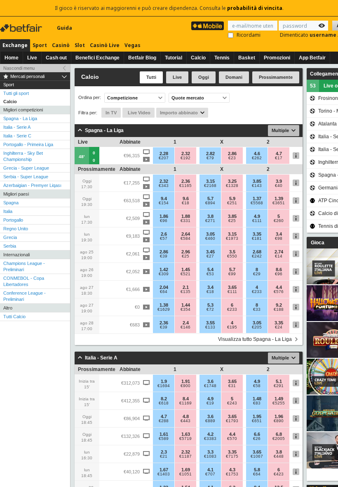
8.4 (186, 399)
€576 (279, 292)
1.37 (257, 198)
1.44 (185, 305)
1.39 (279, 198)
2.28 (164, 153)
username (324, 34)
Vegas (132, 45)
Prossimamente (276, 77)
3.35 (257, 234)
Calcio (198, 58)
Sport (40, 45)
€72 (210, 309)
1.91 (185, 381)
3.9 (279, 181)
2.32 (185, 153)
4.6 (257, 153)
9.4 (164, 198)
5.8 (257, 470)
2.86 (232, 153)
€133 (210, 327)
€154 (164, 203)
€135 (185, 292)
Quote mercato (187, 97)
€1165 (185, 186)
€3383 (210, 439)
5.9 (232, 198)
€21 (163, 456)
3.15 (210, 181)
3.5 (232, 252)
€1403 (163, 474)
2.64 (185, 234)
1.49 (279, 399)
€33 (257, 309)
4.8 (186, 416)
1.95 (257, 416)
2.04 (164, 287)
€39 (163, 256)
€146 (185, 327)
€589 (164, 439)
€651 (257, 421)
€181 (257, 238)
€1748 (210, 386)
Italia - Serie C (17, 135)
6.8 (279, 434)
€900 (185, 386)
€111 (257, 221)
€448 (279, 456)
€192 (185, 158)
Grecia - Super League (26, 167)
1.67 (164, 470)
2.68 (257, 252)
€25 (232, 221)
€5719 (185, 439)
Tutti (151, 77)
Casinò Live (105, 45)
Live (32, 58)
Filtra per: (87, 112)
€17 (278, 158)
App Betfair (312, 58)
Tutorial (173, 58)
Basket (246, 58)
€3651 (278, 203)
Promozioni (277, 58)
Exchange (15, 45)
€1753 (232, 474)
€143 (257, 186)
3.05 (210, 234)
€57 (163, 238)
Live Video (138, 112)
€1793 (232, 421)
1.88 (185, 216)
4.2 (210, 434)
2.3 (164, 452)
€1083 (210, 456)
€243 (232, 403)
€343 (164, 186)
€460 (210, 238)
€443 (185, 421)
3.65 (232, 287)
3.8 (210, 216)
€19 (210, 403)
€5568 (257, 203)
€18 (185, 203)
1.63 (185, 434)
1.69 (185, 470)
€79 (210, 158)
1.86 (164, 216)
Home (12, 58)
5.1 (279, 381)
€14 (278, 256)
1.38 (164, 305)
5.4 (210, 269)
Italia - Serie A (17, 127)
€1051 (185, 474)
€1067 (257, 456)
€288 (164, 421)
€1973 (232, 238)
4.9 (257, 216)
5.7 (210, 198)
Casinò (61, 45)
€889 (210, 421)
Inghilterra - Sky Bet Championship (23, 156)
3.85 (257, 181)
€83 (257, 403)
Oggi (203, 77)
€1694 (163, 386)
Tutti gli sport (16, 93)
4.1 (210, 470)
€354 (185, 309)
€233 (257, 292)
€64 (163, 292)
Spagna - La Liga (20, 118)
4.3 (232, 470)
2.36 (185, 181)
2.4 (186, 323)
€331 (185, 221)
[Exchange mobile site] (207, 25)
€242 (257, 256)
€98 (278, 238)
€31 (232, 386)
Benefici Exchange (97, 58)
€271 (210, 221)
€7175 (232, 456)
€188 (279, 309)
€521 (185, 274)
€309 (164, 274)
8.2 (164, 399)
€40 (278, 186)
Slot (80, 45)
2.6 (164, 234)
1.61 (164, 434)
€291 (279, 386)
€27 (210, 256)
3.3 (210, 452)
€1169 (185, 403)
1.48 (257, 399)
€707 (210, 474)
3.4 (279, 234)
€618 (164, 403)
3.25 (232, 181)
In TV (111, 112)
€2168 (210, 186)
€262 (257, 158)
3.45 (210, 252)
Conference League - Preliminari (24, 296)
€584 (185, 238)
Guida (64, 27)
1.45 (185, 269)
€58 (257, 386)
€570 (232, 439)
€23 (232, 158)
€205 (257, 327)
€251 (232, 203)
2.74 (279, 252)
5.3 (210, 305)
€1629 (163, 309)
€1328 (232, 186)
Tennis (222, 58)
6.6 (257, 434)
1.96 (279, 416)
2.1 (186, 287)
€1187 (185, 456)
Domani (233, 77)
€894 (210, 203)
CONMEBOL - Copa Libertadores (23, 281)
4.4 (279, 287)
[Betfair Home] (22, 28)
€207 (164, 158)
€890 (279, 421)
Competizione (122, 97)
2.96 (185, 252)
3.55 (210, 323)
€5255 (278, 403)
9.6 (186, 198)
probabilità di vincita (254, 8)
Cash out (56, 58)
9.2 (279, 305)
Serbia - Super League (25, 176)
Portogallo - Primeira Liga (28, 144)
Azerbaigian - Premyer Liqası (32, 185)
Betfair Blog (142, 58)
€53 (210, 274)
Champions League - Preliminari (24, 266)
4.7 (279, 153)
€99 (232, 274)
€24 (278, 327)
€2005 (278, 439)
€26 (257, 439)
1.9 (164, 381)
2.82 (210, 153)
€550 (232, 256)
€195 (232, 327)
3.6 (210, 381)
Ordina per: (89, 97)
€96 (163, 221)
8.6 (279, 269)
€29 (257, 274)
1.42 (164, 269)
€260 (279, 221)
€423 (279, 474)
